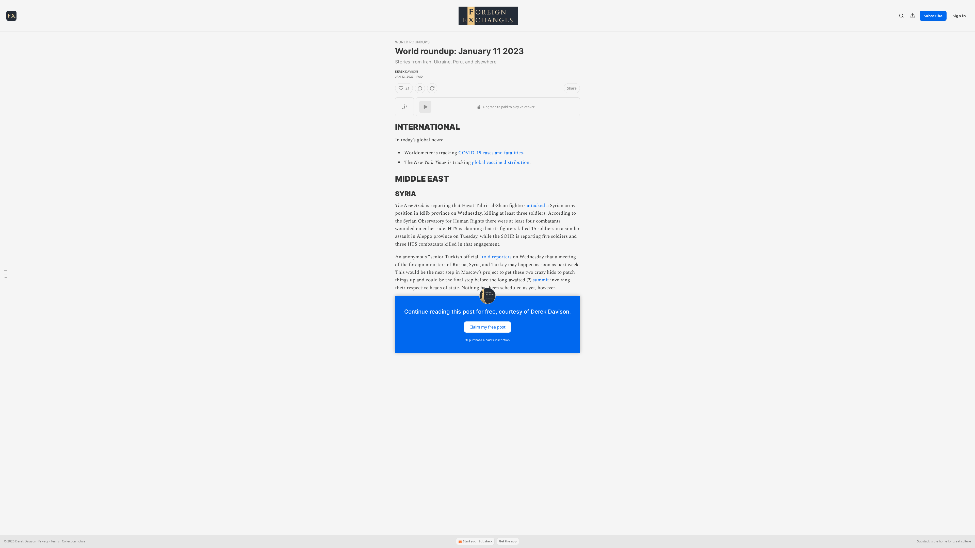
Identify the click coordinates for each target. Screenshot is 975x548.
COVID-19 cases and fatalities (490, 153)
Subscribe (933, 15)
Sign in (959, 15)
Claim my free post (487, 327)
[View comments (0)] (420, 88)
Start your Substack (477, 541)
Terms (55, 541)
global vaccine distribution (500, 162)
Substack (923, 541)
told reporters (497, 257)
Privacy (43, 541)
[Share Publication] (912, 16)
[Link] (388, 127)
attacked (536, 205)
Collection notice (73, 541)
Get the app (508, 541)
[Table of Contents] (5, 274)
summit (541, 280)
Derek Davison (406, 71)
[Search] (901, 16)
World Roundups (412, 42)
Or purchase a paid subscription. (487, 340)
